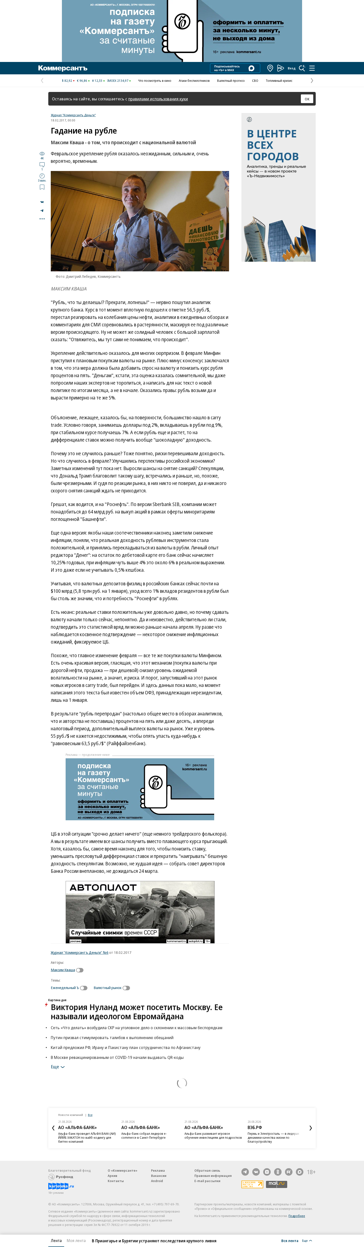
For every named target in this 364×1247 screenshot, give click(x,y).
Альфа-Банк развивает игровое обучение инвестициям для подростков (213, 1135)
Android (157, 1181)
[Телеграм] (245, 1172)
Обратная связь (207, 1170)
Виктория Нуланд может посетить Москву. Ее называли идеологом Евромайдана (137, 1011)
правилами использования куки (158, 99)
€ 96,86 (82, 80)
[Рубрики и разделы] (312, 68)
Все (90, 1115)
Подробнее (296, 1216)
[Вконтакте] (256, 1172)
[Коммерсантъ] (62, 68)
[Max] (299, 1172)
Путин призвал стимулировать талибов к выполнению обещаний (112, 1037)
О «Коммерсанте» (122, 1170)
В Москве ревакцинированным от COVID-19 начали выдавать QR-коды (117, 1057)
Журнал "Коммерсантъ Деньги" (73, 115)
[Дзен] (267, 1172)
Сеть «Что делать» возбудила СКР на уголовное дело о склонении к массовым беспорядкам (136, 1027)
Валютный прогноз (231, 80)
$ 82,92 (67, 80)
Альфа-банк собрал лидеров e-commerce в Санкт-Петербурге (144, 1135)
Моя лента (76, 1240)
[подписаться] (81, 970)
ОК (307, 98)
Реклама (158, 1170)
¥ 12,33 (97, 80)
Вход (292, 68)
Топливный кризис (279, 80)
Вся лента (289, 1240)
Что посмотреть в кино (154, 80)
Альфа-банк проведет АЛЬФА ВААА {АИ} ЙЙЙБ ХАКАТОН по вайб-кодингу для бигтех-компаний (87, 1137)
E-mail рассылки (207, 1181)
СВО (255, 80)
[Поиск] (302, 68)
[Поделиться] (42, 202)
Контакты (116, 1181)
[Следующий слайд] (311, 1128)
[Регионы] (270, 68)
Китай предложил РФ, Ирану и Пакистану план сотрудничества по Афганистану (126, 1047)
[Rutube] (288, 1172)
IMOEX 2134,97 (117, 80)
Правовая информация (213, 1175)
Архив (112, 1175)
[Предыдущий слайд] (53, 1128)
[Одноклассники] (278, 1172)
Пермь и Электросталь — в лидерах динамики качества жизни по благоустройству (273, 1137)
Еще (55, 1066)
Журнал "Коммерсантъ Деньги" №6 (79, 952)
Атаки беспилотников (194, 80)
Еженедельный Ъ (65, 987)
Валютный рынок (108, 987)
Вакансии (158, 1175)
